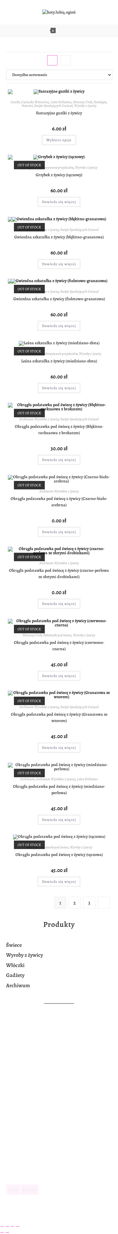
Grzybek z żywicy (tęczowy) (59, 175)
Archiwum (27, 779)
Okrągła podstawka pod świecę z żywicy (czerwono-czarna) (59, 646)
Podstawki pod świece (57, 635)
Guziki (15, 102)
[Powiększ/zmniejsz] (2, 1226)
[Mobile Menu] (71, 30)
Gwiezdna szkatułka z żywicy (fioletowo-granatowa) (59, 299)
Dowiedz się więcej (59, 201)
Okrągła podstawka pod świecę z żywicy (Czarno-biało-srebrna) (59, 502)
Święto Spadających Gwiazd (53, 105)
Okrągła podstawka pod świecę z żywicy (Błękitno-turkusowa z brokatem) (59, 430)
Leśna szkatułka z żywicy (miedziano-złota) (59, 361)
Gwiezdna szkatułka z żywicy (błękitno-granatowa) (59, 237)
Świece (14, 945)
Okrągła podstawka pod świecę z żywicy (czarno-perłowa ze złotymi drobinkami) (59, 574)
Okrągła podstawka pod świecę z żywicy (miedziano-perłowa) (59, 790)
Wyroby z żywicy (85, 105)
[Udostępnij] (12, 1226)
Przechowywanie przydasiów (54, 167)
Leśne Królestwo (61, 102)
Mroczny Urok (82, 102)
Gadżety (15, 975)
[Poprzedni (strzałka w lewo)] (2, 1232)
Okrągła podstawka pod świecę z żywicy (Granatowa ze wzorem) (59, 717)
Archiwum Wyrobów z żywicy (39, 419)
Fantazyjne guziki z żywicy (59, 113)
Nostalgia (100, 102)
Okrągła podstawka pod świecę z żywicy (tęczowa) (59, 854)
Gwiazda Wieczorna (35, 102)
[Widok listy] (66, 60)
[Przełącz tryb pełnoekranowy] (7, 1226)
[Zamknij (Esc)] (17, 1226)
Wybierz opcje (59, 140)
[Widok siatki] (52, 60)
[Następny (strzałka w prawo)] (7, 1232)
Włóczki (15, 965)
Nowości (27, 105)
